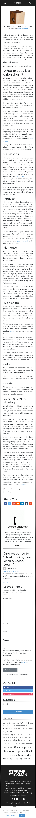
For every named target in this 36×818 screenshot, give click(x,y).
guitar (12, 331)
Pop (17, 747)
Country (16, 729)
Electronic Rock (27, 732)
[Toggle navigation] (5, 3)
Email (6, 632)
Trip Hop (26, 759)
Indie (31, 741)
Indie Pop (6, 744)
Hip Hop (17, 740)
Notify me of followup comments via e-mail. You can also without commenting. (17, 662)
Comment (7, 599)
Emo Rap (17, 734)
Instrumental (27, 744)
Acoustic (7, 723)
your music (22, 484)
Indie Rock (16, 744)
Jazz (4, 748)
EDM (9, 731)
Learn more (10, 815)
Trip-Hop (19, 759)
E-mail (6, 704)
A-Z (28, 803)
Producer (9, 751)
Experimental (24, 734)
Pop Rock (27, 747)
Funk (21, 737)
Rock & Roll (6, 756)
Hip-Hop (7, 740)
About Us (22, 803)
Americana (20, 726)
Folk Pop (7, 737)
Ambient (11, 726)
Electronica (17, 732)
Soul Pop (9, 758)
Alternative (15, 723)
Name (6, 623)
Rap (18, 751)
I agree (22, 815)
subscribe (24, 662)
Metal (10, 748)
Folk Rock (15, 737)
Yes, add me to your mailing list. (18, 674)
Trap (14, 758)
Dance (24, 728)
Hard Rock (28, 737)
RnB (23, 751)
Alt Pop (24, 722)
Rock (29, 751)
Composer (7, 729)
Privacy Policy (11, 803)
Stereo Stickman (22, 28)
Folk (31, 734)
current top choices (23, 176)
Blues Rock (29, 726)
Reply (5, 582)
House (26, 741)
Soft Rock (13, 756)
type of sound (22, 241)
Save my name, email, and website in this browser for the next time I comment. (17, 653)
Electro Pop (8, 735)
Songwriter (25, 755)
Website (6, 640)
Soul (5, 759)
